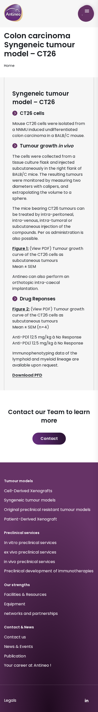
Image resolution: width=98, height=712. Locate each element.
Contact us (15, 637)
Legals (10, 700)
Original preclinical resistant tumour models (47, 509)
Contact (49, 438)
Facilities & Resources (25, 595)
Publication (15, 656)
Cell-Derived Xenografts (28, 491)
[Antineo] (13, 13)
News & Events (18, 646)
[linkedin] (86, 700)
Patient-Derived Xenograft (30, 519)
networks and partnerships (31, 613)
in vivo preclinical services (29, 562)
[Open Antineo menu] (87, 11)
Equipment (14, 604)
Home (9, 65)
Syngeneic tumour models (30, 500)
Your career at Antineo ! (27, 665)
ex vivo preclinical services (30, 552)
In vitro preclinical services (30, 543)
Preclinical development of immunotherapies (48, 571)
